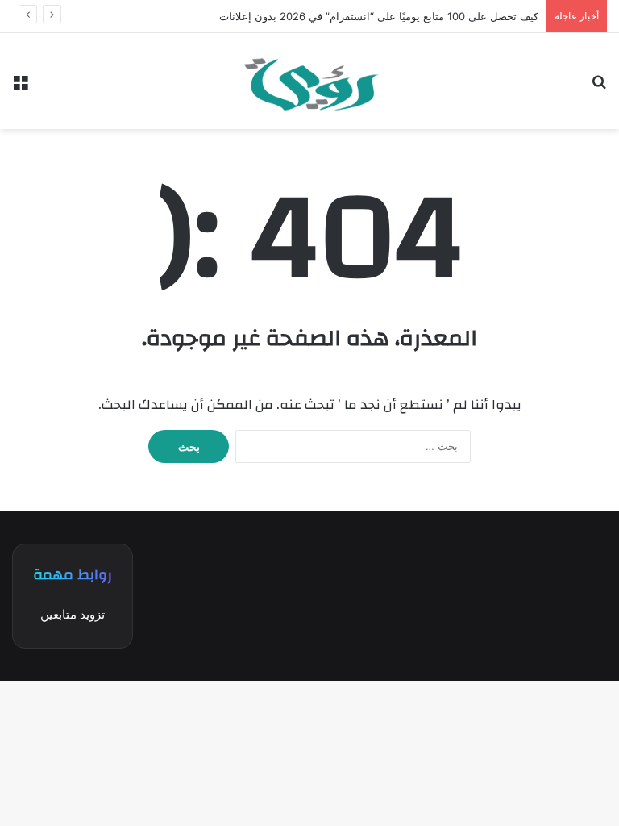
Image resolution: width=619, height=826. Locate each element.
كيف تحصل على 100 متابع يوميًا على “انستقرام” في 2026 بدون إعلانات (378, 16)
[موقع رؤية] (309, 81)
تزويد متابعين (72, 614)
